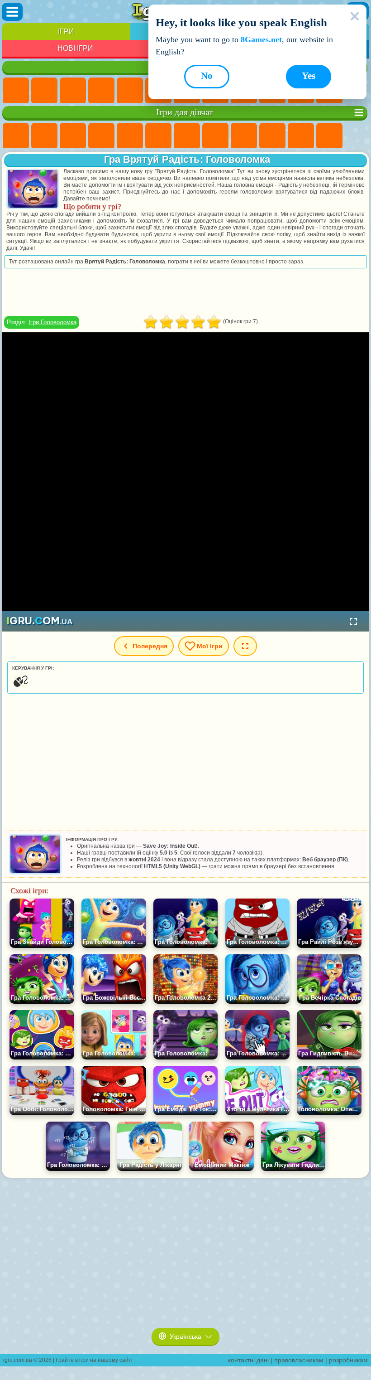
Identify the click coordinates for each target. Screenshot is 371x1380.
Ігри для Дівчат (44, 91)
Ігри (66, 31)
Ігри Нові (16, 91)
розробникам (348, 1360)
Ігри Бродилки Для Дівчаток (187, 136)
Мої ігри (210, 646)
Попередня (150, 646)
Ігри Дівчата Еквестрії (44, 136)
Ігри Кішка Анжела (244, 136)
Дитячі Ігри (101, 91)
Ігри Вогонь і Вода (73, 136)
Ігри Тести (130, 136)
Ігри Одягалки (301, 136)
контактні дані (248, 1360)
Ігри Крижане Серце (272, 136)
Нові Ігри (75, 48)
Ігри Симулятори (73, 91)
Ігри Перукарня (329, 136)
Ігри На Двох (130, 91)
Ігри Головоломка (52, 322)
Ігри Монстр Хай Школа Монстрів (158, 136)
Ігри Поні (16, 136)
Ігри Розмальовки (215, 136)
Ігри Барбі (101, 136)
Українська (185, 1336)
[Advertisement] (185, 292)
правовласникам (298, 1360)
